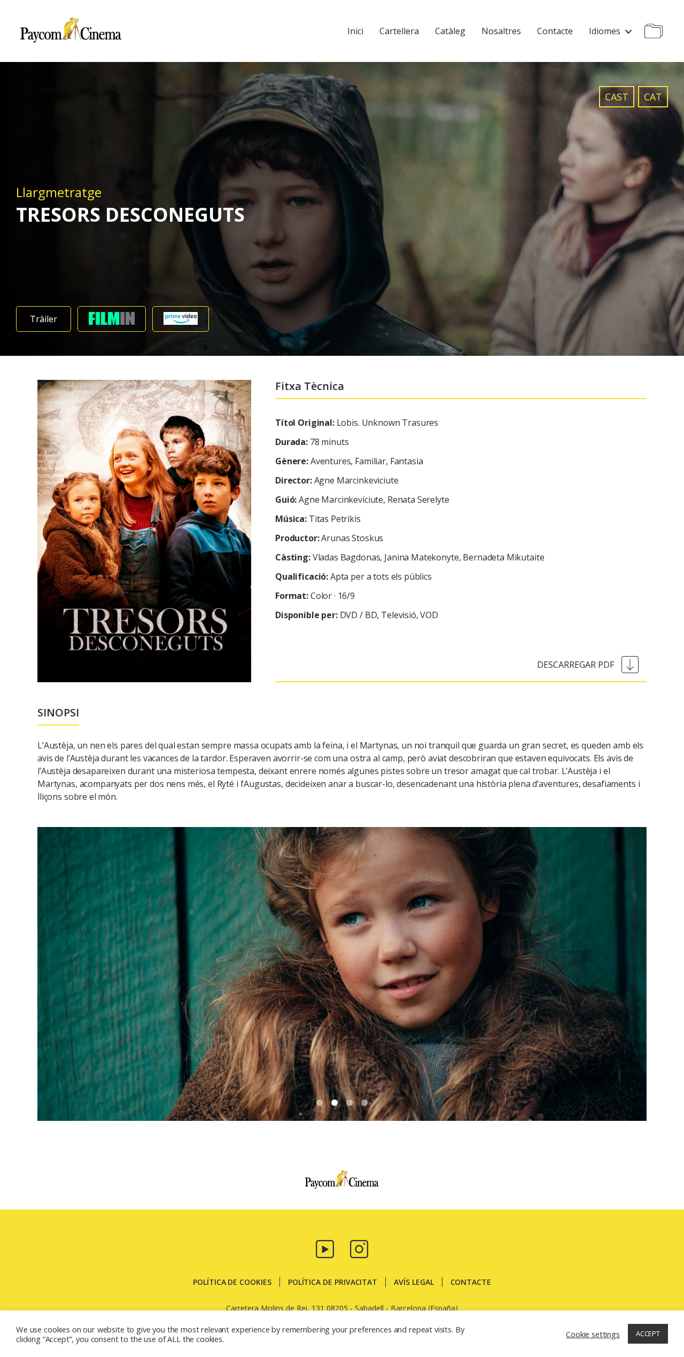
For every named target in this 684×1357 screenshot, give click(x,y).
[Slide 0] (319, 1102)
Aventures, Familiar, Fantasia (349, 461)
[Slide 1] (334, 1102)
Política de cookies (232, 1282)
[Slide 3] (364, 1102)
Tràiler (43, 319)
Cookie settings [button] (593, 1334)
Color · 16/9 (315, 596)
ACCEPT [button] (648, 1333)
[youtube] (325, 1248)
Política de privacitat (332, 1282)
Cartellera (399, 31)
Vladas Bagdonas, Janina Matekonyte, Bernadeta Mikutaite (409, 557)
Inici (355, 31)
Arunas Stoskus (329, 538)
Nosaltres (501, 31)
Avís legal (413, 1282)
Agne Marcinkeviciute (337, 480)
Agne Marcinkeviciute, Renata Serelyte (362, 499)
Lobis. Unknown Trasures (356, 422)
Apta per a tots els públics (353, 576)
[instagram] (359, 1248)
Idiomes (604, 31)
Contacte (555, 31)
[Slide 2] (349, 1102)
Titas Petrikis (318, 519)
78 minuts (311, 442)
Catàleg (450, 31)
